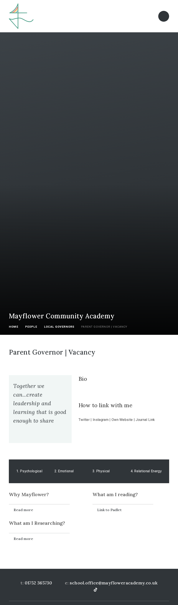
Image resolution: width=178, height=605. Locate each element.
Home (13, 326)
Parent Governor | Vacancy (104, 326)
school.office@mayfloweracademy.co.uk (113, 582)
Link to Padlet (109, 510)
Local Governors (59, 326)
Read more (23, 510)
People (31, 326)
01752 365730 (38, 582)
